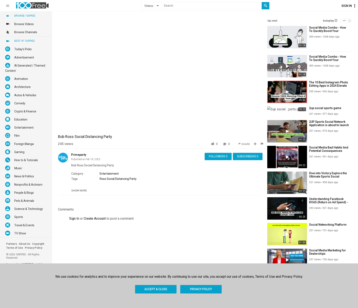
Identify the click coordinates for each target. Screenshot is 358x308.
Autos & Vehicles (25, 95)
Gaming (19, 152)
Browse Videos (24, 24)
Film (17, 135)
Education (20, 119)
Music (18, 168)
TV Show (20, 233)
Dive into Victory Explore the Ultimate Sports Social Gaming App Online (328, 176)
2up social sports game (325, 108)
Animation (21, 78)
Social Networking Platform (328, 224)
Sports (18, 217)
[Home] (32, 5)
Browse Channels (25, 32)
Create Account (95, 218)
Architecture (22, 87)
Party (133, 178)
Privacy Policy (33, 247)
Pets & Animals (24, 200)
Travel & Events (24, 225)
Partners (11, 243)
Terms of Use (14, 247)
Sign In (346, 5)
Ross (103, 178)
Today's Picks (23, 49)
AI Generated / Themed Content (25, 68)
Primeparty (78, 154)
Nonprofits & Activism (28, 184)
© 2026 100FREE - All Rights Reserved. (22, 256)
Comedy (19, 103)
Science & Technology (28, 209)
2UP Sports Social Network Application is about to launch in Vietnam (329, 125)
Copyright (38, 243)
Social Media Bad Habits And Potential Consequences (328, 149)
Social (111, 178)
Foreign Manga (24, 144)
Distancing (122, 178)
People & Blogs (24, 192)
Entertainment (109, 173)
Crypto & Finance (25, 111)
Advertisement (24, 57)
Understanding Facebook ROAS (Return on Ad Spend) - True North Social (328, 202)
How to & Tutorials (26, 160)
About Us (24, 243)
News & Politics (24, 176)
